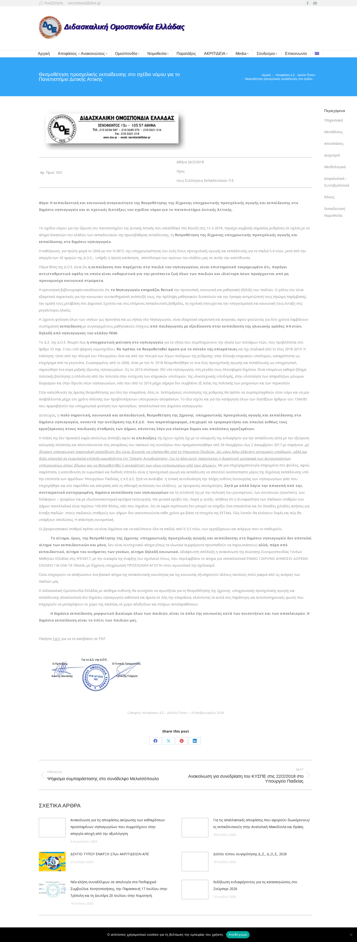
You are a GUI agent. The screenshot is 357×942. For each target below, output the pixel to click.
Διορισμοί (332, 155)
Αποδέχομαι (238, 934)
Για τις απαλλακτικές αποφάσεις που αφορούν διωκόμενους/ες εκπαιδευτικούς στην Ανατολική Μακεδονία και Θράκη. (261, 823)
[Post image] (52, 827)
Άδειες (329, 197)
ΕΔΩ (56, 638)
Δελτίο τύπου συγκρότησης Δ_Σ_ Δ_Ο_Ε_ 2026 (250, 854)
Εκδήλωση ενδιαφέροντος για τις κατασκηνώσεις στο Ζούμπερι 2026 (255, 885)
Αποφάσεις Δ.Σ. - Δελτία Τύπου (164, 712)
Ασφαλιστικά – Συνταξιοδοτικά (336, 182)
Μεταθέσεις (333, 132)
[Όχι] (350, 934)
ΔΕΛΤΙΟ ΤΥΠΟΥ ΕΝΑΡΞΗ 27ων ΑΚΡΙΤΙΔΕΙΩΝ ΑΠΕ (109, 854)
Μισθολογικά (335, 166)
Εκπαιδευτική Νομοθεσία (334, 212)
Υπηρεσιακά (333, 120)
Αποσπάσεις (333, 143)
